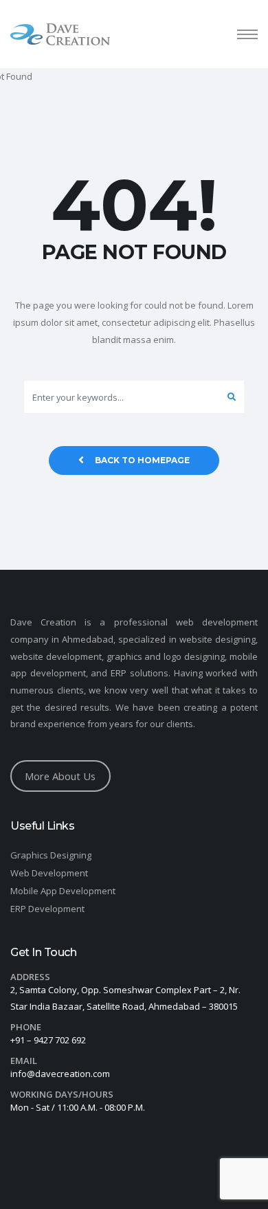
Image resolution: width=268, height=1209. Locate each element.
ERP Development (47, 908)
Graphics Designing (50, 855)
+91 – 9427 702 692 (48, 1040)
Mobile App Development (62, 891)
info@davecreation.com (60, 1073)
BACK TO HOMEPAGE (142, 460)
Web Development (49, 873)
